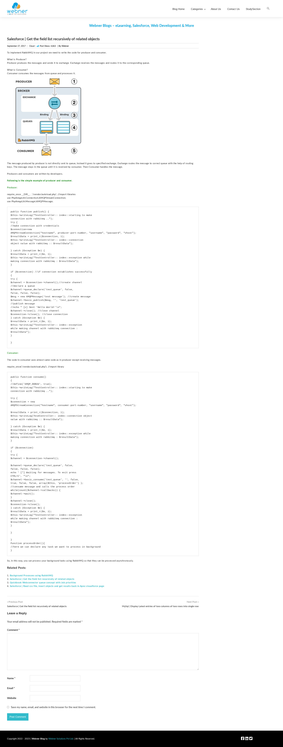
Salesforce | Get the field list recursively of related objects (42, 579)
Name (11, 678)
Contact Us (233, 9)
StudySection (253, 9)
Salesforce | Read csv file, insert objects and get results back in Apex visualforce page (57, 586)
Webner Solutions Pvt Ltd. (61, 739)
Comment (13, 630)
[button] (268, 8)
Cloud (31, 46)
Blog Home (178, 9)
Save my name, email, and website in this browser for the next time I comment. (53, 707)
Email (11, 688)
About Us (216, 9)
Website (11, 698)
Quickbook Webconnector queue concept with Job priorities (43, 583)
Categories (197, 9)
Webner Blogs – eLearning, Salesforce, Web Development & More (141, 26)
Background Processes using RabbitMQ (31, 575)
